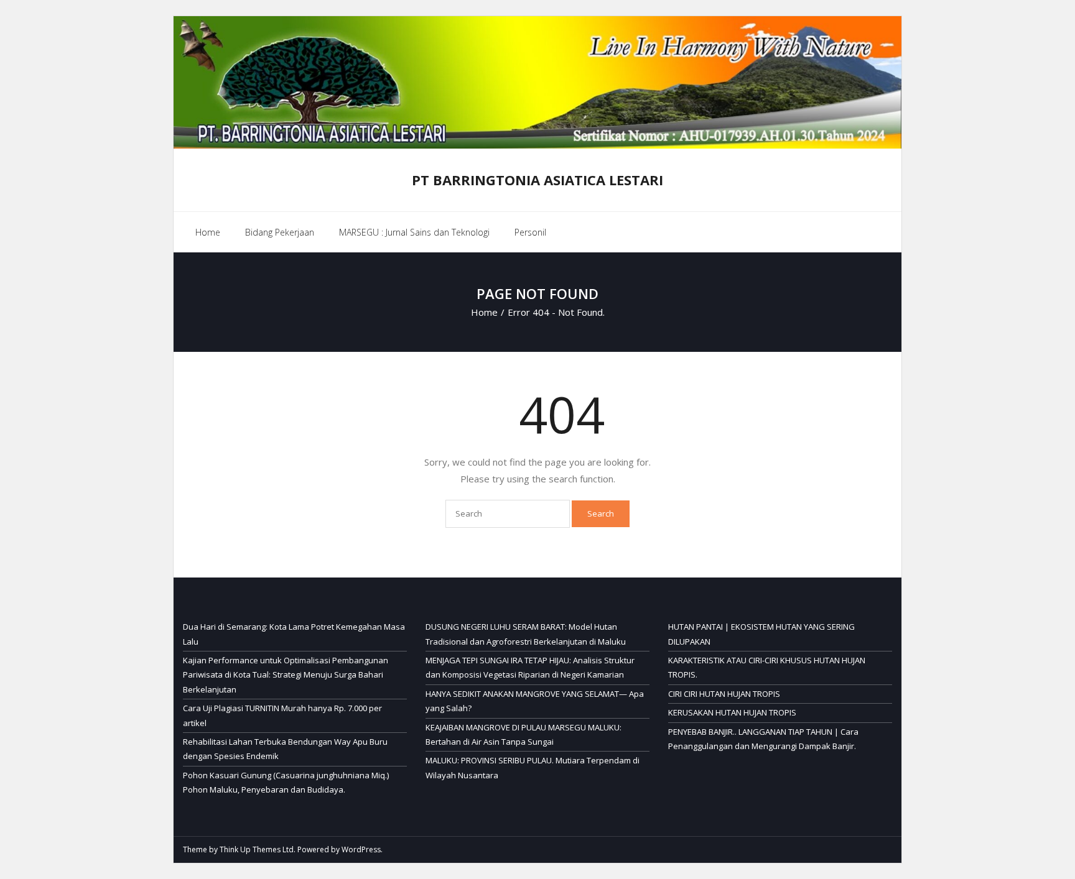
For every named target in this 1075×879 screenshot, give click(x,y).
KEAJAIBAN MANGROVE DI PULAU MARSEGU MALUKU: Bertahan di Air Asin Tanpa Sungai (523, 734)
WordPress (361, 849)
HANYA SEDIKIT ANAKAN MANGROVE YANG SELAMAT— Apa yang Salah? (535, 701)
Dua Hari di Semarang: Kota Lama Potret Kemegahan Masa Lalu (294, 634)
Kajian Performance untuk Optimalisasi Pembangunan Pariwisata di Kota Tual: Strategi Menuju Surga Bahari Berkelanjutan (285, 675)
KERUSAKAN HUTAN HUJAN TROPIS (732, 712)
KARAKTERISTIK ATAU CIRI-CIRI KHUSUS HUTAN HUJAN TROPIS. (766, 667)
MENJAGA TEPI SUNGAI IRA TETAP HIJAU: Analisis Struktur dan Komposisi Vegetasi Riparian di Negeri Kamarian (530, 667)
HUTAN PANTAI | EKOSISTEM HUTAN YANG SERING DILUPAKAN (761, 634)
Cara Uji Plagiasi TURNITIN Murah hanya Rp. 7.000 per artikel (282, 715)
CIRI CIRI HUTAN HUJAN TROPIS (724, 693)
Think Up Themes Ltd (257, 849)
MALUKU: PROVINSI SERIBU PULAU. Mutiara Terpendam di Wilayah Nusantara (533, 767)
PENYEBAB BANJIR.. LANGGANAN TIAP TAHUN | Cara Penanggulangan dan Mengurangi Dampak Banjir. (763, 739)
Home (207, 232)
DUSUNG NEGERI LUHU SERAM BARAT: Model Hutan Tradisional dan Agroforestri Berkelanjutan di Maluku (526, 634)
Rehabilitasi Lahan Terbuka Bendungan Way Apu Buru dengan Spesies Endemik (285, 749)
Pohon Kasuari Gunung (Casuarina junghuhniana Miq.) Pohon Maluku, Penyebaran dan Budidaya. (286, 782)
